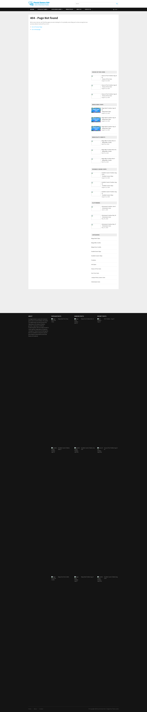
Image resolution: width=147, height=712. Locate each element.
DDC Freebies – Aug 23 (109, 319)
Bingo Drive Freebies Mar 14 (87, 319)
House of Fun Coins (107, 79)
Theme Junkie (115, 709)
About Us (79, 9)
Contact (41, 709)
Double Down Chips (96, 251)
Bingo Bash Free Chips (63, 319)
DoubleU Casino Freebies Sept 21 (64, 448)
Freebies (93, 260)
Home (32, 9)
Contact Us (88, 9)
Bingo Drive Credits (96, 247)
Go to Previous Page (37, 27)
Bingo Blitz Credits (107, 142)
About (35, 709)
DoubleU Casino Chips (107, 176)
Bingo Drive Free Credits (63, 577)
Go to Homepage (36, 29)
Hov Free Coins (95, 273)
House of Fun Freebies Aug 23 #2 (110, 448)
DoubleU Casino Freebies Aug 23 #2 (111, 577)
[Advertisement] (104, 42)
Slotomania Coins (106, 208)
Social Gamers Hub (101, 709)
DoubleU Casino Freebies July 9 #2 (88, 448)
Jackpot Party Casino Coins (98, 277)
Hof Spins (93, 264)
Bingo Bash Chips (106, 111)
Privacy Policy (69, 9)
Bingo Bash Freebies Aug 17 (87, 577)
